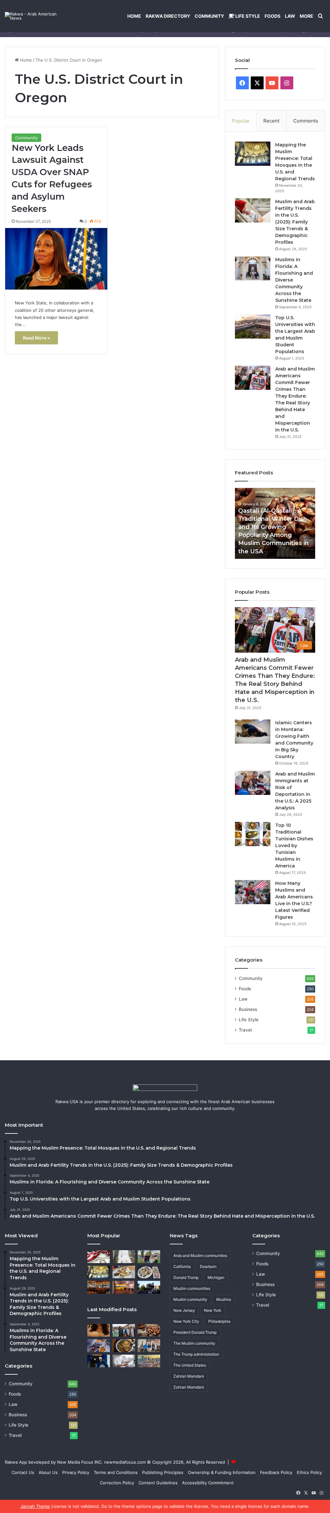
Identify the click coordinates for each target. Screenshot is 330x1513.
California (182, 1266)
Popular (241, 121)
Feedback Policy (276, 1472)
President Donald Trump (195, 1332)
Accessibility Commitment (208, 1482)
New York (212, 1310)
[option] (275, 523)
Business (248, 1009)
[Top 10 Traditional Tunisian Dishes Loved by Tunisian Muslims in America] (252, 834)
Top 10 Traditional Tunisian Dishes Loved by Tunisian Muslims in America (294, 845)
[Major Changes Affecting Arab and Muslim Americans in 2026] (149, 1345)
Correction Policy (117, 1482)
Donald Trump (186, 1277)
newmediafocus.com (125, 1462)
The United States (189, 1365)
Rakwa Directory (168, 16)
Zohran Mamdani (188, 1387)
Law (290, 16)
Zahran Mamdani (188, 1376)
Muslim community (190, 1299)
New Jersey (184, 1310)
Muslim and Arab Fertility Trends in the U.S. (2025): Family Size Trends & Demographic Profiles (295, 222)
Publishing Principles (162, 1472)
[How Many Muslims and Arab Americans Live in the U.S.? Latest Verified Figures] (252, 892)
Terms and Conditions (116, 1472)
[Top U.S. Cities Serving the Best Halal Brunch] (123, 1272)
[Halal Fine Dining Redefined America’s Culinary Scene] (98, 1287)
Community (209, 16)
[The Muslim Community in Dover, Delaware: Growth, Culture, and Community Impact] (149, 1256)
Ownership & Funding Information (222, 1472)
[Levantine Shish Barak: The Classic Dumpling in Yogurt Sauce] (149, 1272)
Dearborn (208, 1266)
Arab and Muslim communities (200, 1255)
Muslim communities (191, 1288)
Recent (271, 121)
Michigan (216, 1277)
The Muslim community (194, 1343)
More (306, 16)
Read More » (36, 338)
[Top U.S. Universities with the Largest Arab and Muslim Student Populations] (252, 326)
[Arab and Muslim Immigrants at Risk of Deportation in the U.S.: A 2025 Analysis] (252, 783)
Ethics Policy (309, 1472)
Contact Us (23, 1472)
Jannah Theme (35, 1506)
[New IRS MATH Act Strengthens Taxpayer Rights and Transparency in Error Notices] (123, 1361)
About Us (48, 1472)
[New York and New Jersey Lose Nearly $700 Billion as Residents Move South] (98, 1256)
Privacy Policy (75, 1472)
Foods (272, 16)
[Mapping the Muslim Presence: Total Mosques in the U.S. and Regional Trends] (252, 154)
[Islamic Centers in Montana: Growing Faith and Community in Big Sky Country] (252, 731)
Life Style (247, 16)
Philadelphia (219, 1321)
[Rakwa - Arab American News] (37, 16)
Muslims (223, 1299)
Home (134, 16)
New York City (186, 1321)
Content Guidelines (158, 1482)
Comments (305, 121)
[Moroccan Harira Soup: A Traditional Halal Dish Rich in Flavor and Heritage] (98, 1345)
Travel (245, 1030)
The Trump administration (196, 1354)
